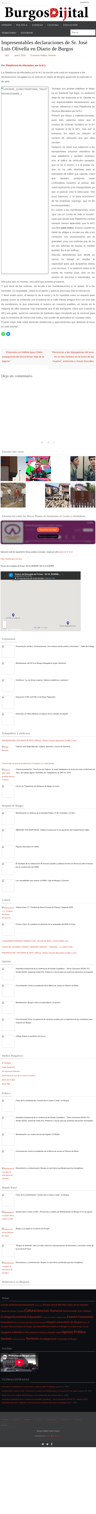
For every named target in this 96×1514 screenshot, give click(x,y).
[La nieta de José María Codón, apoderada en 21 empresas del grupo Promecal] (13, 468)
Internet (85, 1326)
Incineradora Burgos (75, 1326)
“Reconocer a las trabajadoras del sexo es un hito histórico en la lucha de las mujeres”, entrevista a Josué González (73, 356)
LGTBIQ (26, 1331)
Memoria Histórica (38, 1332)
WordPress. (57, 1435)
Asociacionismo (26, 1304)
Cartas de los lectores (77, 1304)
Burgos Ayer (38, 1304)
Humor (85, 1322)
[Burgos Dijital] (3, 3)
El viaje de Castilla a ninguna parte (53, 1317)
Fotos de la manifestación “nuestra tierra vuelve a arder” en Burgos (28, 1386)
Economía (35, 55)
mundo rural (54, 1331)
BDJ (7, 55)
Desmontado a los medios (77, 1310)
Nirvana (48, 1435)
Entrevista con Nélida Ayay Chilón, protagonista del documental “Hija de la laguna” (23, 356)
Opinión (67, 1331)
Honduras (42, 1322)
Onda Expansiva (8, 1066)
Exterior (72, 1316)
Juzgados (6, 1331)
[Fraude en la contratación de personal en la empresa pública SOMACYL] (82, 495)
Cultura (30, 1310)
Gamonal (16, 1322)
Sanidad (6, 1338)
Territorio (52, 55)
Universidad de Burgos (67, 1338)
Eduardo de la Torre (65, 551)
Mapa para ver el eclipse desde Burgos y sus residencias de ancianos (29, 1394)
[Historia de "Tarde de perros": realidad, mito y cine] (82, 468)
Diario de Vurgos (8, 1079)
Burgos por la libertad (54, 1304)
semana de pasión (18, 1338)
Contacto (84, 2)
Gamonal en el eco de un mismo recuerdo (18, 1075)
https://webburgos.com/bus (11, 558)
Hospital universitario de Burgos (64, 1321)
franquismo (7, 1321)
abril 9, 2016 (20, 55)
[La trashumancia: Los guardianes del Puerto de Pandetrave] (57, 495)
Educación (34, 1316)
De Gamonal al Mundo (11, 1071)
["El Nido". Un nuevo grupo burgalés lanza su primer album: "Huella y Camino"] (13, 495)
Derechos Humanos (49, 1310)
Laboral (17, 1331)
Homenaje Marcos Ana (30, 1322)
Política (43, 55)
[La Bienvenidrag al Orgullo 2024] (38, 468)
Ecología (6, 1316)
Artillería (13, 1304)
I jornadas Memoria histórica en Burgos (50, 1326)
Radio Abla (6, 1083)
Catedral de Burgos (8, 1310)
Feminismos (85, 1316)
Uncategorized (47, 1338)
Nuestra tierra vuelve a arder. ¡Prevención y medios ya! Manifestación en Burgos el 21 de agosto (40, 1390)
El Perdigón (6, 1062)
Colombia (20, 1310)
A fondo (4, 1304)
